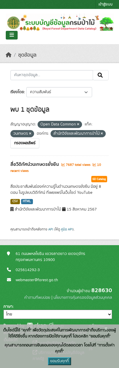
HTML (27, 201)
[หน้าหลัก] (9, 55)
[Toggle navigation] (12, 35)
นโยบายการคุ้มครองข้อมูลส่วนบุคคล (82, 298)
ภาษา (8, 306)
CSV (15, 201)
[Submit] (101, 75)
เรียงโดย (17, 92)
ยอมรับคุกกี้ (59, 361)
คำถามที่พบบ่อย (37, 298)
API (50, 229)
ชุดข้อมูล (27, 55)
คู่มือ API (67, 229)
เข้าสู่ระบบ (105, 4)
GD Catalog (99, 179)
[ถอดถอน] (78, 124)
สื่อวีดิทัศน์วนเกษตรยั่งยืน (35, 164)
